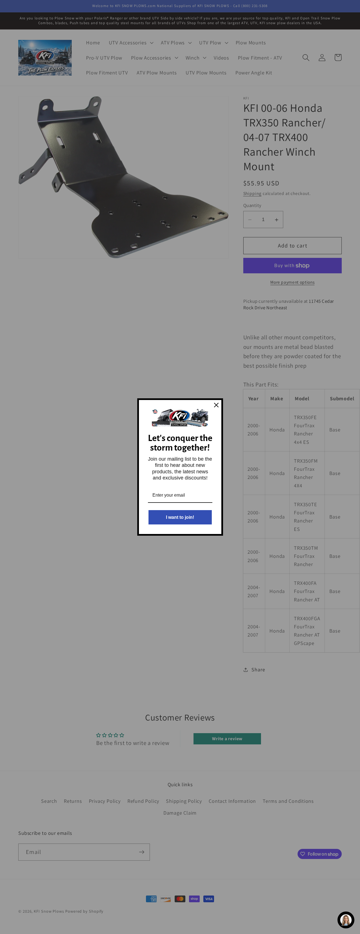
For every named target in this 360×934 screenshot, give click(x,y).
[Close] (216, 405)
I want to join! (180, 517)
